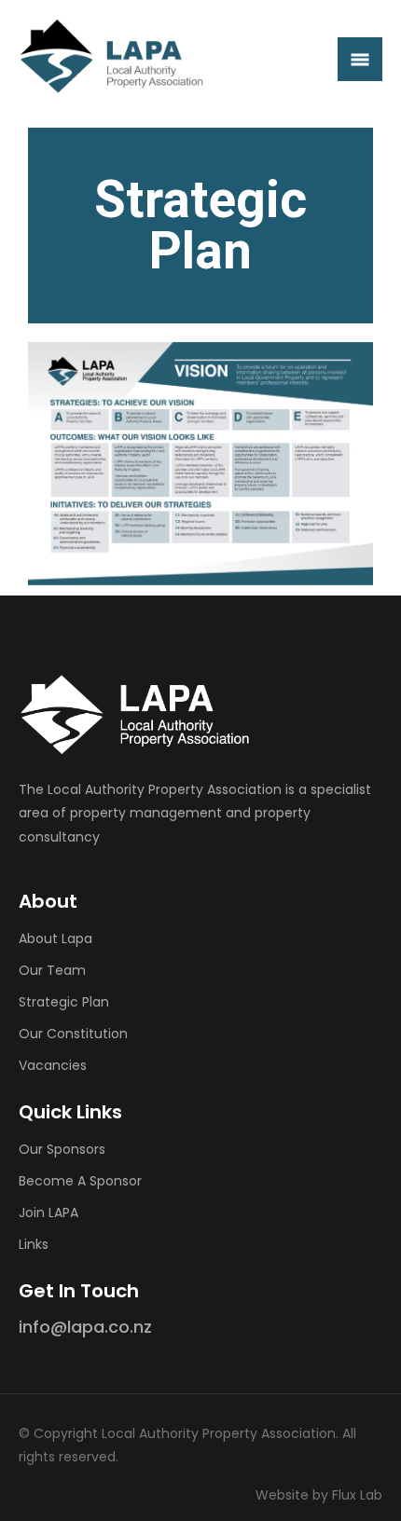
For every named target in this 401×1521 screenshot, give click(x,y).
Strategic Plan (64, 1002)
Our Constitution (73, 1033)
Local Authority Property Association (219, 1433)
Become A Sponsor (80, 1181)
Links (33, 1244)
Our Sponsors (62, 1149)
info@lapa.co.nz (85, 1326)
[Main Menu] (360, 59)
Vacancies (53, 1065)
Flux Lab (357, 1495)
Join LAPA (48, 1212)
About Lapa (55, 938)
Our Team (52, 970)
